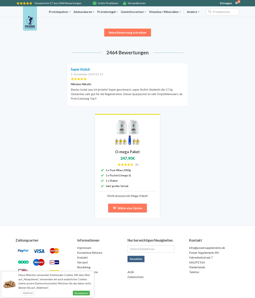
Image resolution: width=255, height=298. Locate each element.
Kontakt (82, 257)
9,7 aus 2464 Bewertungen (57, 3)
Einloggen (226, 3)
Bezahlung (84, 267)
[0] (236, 3)
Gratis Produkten (108, 3)
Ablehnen (28, 293)
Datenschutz (136, 277)
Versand (82, 262)
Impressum (84, 247)
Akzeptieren (81, 293)
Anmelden (136, 258)
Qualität (82, 277)
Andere (192, 11)
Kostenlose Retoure (89, 252)
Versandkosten (137, 3)
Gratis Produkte (87, 272)
